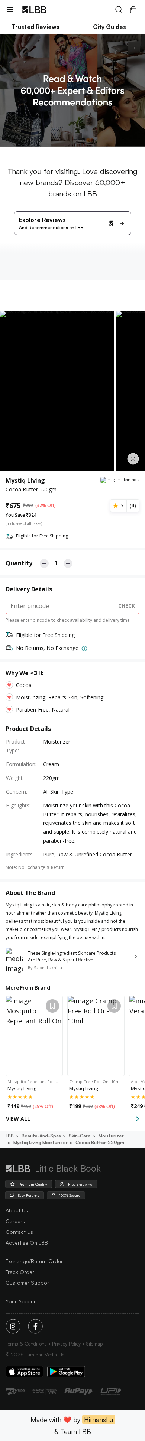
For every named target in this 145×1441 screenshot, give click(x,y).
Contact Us (19, 1232)
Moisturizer (111, 1135)
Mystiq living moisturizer (40, 1142)
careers (15, 1221)
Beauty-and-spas (41, 1135)
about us (17, 1210)
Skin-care (80, 1135)
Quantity (19, 563)
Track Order (20, 1272)
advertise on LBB (27, 1242)
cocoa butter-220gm (99, 1142)
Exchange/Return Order (34, 1261)
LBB (10, 1135)
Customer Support (28, 1283)
